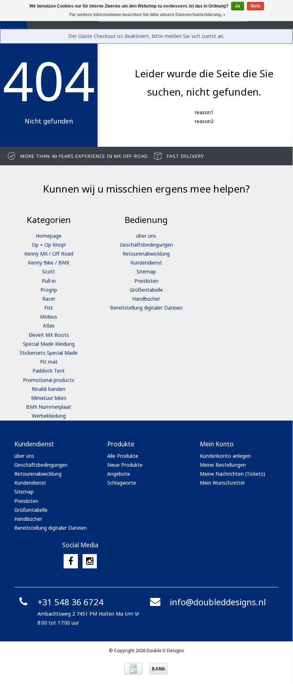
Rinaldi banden (48, 388)
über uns (146, 235)
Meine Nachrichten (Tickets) (232, 473)
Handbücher (146, 298)
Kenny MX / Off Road (48, 253)
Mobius (48, 316)
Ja (237, 6)
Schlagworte (121, 482)
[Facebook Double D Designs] (71, 561)
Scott (48, 271)
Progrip (48, 289)
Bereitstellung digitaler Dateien (146, 307)
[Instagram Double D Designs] (90, 561)
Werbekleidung (49, 415)
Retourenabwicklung (146, 253)
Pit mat (49, 361)
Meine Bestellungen (223, 464)
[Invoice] (133, 668)
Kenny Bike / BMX (48, 262)
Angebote (118, 473)
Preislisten (146, 280)
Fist (48, 307)
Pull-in (49, 280)
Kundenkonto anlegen (225, 455)
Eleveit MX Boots (49, 334)
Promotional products (48, 380)
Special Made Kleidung (49, 343)
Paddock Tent (49, 370)
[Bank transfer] (158, 668)
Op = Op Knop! (49, 244)
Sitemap (146, 271)
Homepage (48, 235)
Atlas (49, 325)
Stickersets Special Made (49, 352)
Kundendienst (146, 262)
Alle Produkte (122, 455)
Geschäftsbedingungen (146, 244)
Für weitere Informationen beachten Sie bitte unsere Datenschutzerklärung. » (147, 14)
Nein (255, 6)
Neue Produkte (125, 464)
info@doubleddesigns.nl (218, 602)
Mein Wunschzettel (222, 482)
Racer (48, 298)
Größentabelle (146, 289)
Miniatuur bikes (48, 397)
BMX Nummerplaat (48, 406)
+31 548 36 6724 (71, 602)
